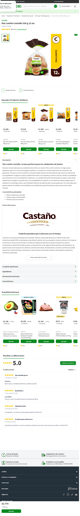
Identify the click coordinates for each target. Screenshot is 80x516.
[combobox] (40, 6)
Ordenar (71, 370)
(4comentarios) (22, 29)
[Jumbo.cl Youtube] (76, 495)
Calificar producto (68, 363)
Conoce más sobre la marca (38, 257)
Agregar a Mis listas (11, 90)
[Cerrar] (14, 3)
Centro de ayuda (20, 1)
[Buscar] (55, 6)
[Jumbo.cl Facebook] (64, 495)
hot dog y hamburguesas (42, 16)
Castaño (4, 20)
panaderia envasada (27, 16)
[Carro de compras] (75, 6)
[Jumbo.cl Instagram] (68, 495)
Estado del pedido (58, 1)
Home (3, 16)
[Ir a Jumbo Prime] (72, 488)
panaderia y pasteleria (13, 16)
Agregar (11, 511)
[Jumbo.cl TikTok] (72, 495)
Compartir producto (28, 90)
